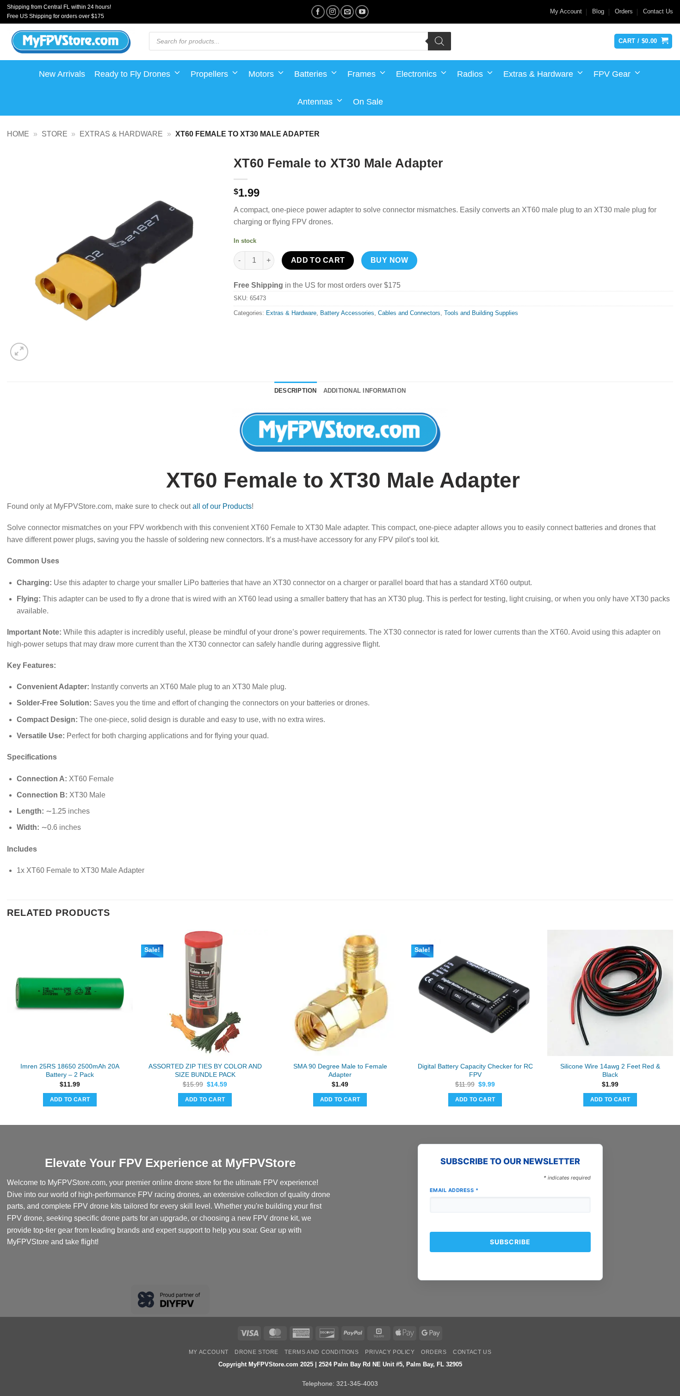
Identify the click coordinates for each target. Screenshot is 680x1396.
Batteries (310, 74)
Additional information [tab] (364, 390)
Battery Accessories (347, 312)
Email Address (454, 1190)
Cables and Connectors (409, 312)
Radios (470, 74)
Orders (624, 11)
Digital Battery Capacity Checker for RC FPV (475, 1070)
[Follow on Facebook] (318, 12)
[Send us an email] (347, 12)
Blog (598, 11)
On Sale (368, 101)
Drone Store (256, 1352)
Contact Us (658, 11)
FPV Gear (612, 74)
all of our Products (222, 506)
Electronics (416, 74)
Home (18, 134)
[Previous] (7, 1026)
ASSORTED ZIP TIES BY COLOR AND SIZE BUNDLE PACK (205, 1070)
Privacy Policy (390, 1352)
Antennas (315, 101)
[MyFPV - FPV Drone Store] (71, 42)
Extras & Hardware (538, 74)
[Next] (673, 1026)
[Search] (439, 41)
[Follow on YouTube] (362, 12)
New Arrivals (62, 74)
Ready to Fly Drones (132, 74)
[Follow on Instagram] (333, 12)
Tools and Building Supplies (481, 312)
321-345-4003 (357, 1383)
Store (55, 134)
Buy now (389, 260)
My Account (566, 11)
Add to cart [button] (70, 1099)
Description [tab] (295, 390)
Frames (361, 74)
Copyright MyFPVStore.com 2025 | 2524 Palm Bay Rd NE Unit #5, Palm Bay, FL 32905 (340, 1364)
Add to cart (318, 260)
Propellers (209, 74)
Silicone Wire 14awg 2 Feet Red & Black (610, 1070)
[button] (19, 352)
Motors (261, 74)
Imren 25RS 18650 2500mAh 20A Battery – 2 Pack (69, 1070)
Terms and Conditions (321, 1352)
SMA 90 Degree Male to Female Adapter (340, 1070)
